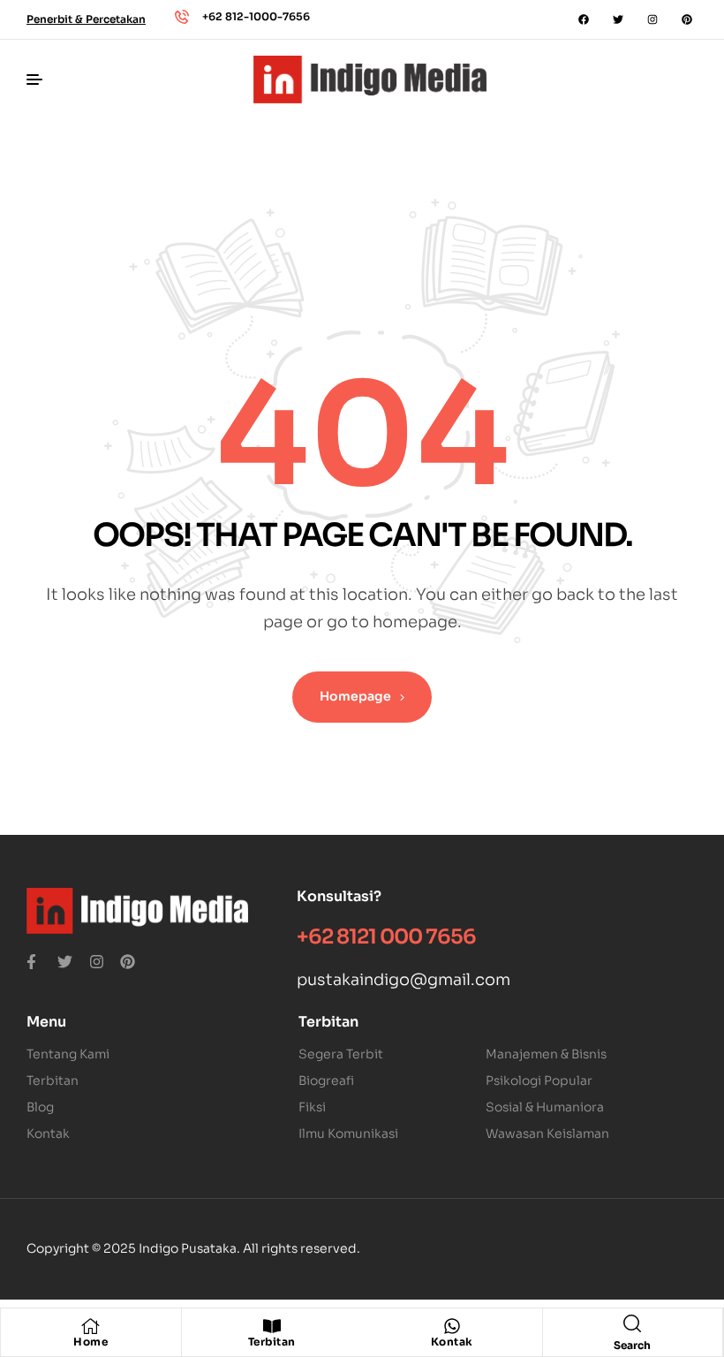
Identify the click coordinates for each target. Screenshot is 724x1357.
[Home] (91, 1326)
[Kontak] (452, 1326)
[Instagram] (652, 19)
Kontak (452, 1341)
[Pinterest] (687, 19)
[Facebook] (583, 19)
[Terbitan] (272, 1326)
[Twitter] (618, 19)
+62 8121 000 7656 (386, 937)
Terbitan (272, 1341)
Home (90, 1341)
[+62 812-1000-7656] (182, 17)
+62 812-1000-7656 (256, 16)
